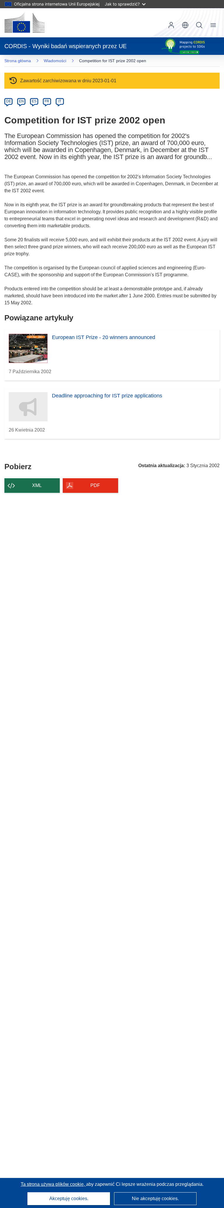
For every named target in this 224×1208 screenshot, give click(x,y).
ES (34, 101)
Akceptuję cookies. (68, 1198)
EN (21, 101)
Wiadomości (55, 60)
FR (47, 101)
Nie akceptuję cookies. (155, 1198)
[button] (185, 25)
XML (37, 485)
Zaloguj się (171, 25)
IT (59, 101)
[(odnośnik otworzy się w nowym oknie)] (24, 23)
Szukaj (199, 25)
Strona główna (17, 60)
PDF (95, 485)
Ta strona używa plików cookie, (53, 1184)
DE (8, 101)
